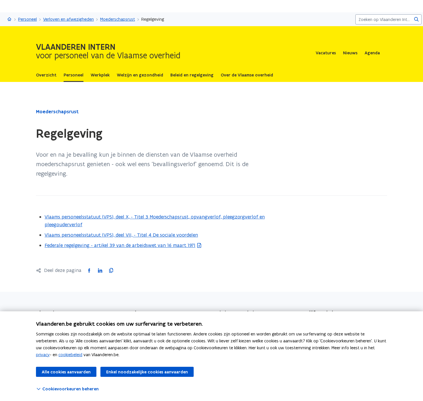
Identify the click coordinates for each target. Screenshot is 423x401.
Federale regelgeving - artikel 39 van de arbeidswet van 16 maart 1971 (120, 245)
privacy (43, 354)
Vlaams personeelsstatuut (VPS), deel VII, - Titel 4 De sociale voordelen (121, 235)
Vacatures (326, 53)
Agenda (372, 53)
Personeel (27, 19)
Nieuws (350, 53)
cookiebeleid (70, 354)
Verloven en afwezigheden (68, 19)
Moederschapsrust (117, 19)
